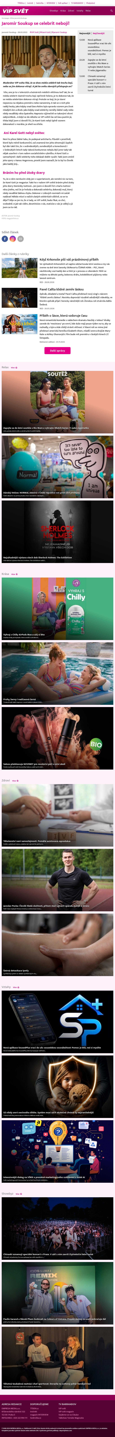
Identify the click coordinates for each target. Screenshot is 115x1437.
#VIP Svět (34, 32)
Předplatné (90, 3)
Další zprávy (57, 350)
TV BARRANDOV (77, 3)
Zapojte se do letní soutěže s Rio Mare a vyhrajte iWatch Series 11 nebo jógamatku (99, 65)
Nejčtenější (99, 33)
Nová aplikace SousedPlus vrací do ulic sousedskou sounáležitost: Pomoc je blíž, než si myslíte (99, 46)
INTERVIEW (51, 3)
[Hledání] (112, 10)
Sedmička (39, 3)
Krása (63, 10)
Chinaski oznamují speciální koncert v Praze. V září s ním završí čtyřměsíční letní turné (99, 83)
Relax (88, 10)
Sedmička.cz (35, 1418)
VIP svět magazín (66, 1411)
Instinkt (30, 3)
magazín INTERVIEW (39, 1415)
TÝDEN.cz (21, 3)
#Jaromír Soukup (59, 32)
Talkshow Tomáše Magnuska (71, 1418)
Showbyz (54, 10)
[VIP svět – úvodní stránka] (16, 11)
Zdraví (71, 10)
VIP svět (62, 1408)
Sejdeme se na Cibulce (69, 1415)
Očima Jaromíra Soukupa (18, 18)
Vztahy (80, 10)
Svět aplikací (63, 3)
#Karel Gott (45, 32)
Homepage (5, 18)
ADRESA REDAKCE (12, 1404)
